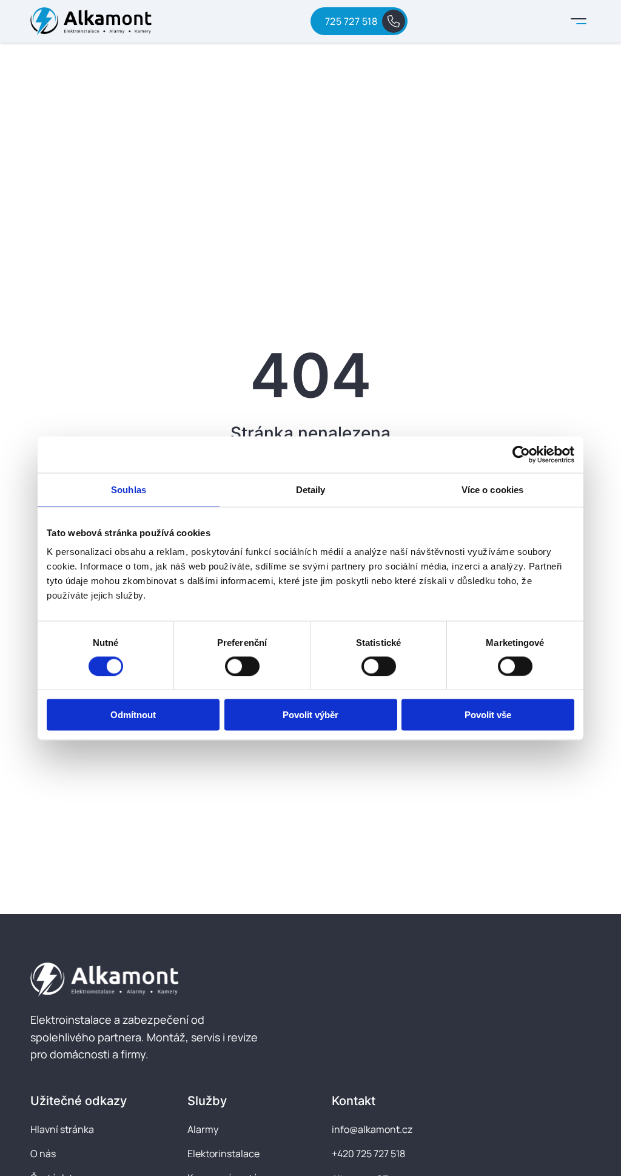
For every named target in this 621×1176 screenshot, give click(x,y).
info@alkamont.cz (372, 1129)
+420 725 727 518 (368, 1153)
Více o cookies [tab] (492, 489)
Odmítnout (133, 715)
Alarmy (202, 1129)
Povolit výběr (310, 715)
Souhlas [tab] (128, 489)
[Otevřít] (578, 21)
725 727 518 (351, 21)
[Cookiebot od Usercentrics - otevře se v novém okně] (521, 454)
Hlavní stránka (62, 1129)
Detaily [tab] (311, 489)
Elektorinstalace (223, 1153)
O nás (43, 1153)
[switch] (242, 666)
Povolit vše (488, 715)
